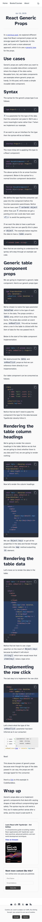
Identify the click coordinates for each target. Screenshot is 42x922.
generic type (31, 48)
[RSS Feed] (31, 905)
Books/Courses (16, 3)
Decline (25, 917)
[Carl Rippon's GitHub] (15, 905)
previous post (12, 35)
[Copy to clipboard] (35, 109)
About (26, 3)
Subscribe (13, 888)
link (12, 780)
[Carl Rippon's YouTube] (27, 905)
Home (5, 3)
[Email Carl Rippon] (11, 905)
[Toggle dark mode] (38, 3)
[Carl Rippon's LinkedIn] (19, 905)
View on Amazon (11, 840)
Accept (16, 917)
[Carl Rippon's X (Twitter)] (23, 905)
